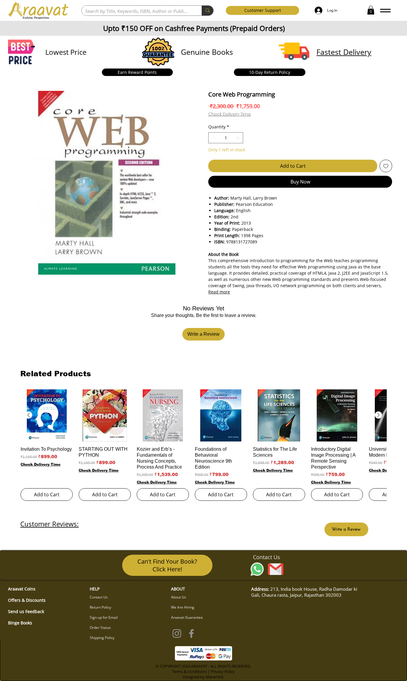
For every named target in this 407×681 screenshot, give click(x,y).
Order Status (100, 627)
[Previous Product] (28, 415)
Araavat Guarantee (187, 617)
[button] (371, 10)
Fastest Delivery (343, 52)
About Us (178, 597)
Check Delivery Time (229, 114)
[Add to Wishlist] (386, 166)
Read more (219, 292)
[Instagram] (177, 633)
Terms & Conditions (189, 671)
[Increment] (238, 138)
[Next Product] (378, 415)
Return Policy (100, 607)
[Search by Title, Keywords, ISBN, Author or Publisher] (207, 10)
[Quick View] (47, 415)
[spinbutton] (226, 138)
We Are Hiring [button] (182, 607)
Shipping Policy (102, 637)
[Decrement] (213, 138)
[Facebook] (191, 633)
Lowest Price (65, 52)
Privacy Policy (223, 671)
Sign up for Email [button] (104, 617)
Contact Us (99, 597)
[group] (203, 445)
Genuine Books (207, 52)
